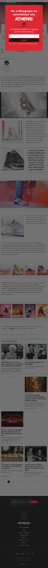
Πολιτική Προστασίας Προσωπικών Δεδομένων (28, 43)
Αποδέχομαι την (25, 43)
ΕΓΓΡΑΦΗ (24, 40)
